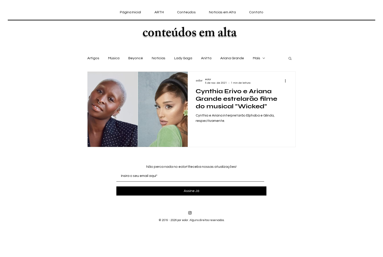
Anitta (206, 58)
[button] (290, 58)
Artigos (93, 58)
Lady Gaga (183, 58)
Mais (256, 58)
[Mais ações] (286, 80)
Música (113, 58)
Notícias (158, 58)
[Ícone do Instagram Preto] (190, 213)
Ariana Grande (232, 58)
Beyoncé (135, 58)
